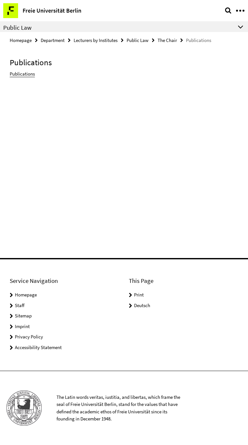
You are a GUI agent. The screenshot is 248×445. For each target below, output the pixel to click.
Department (53, 40)
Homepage (21, 40)
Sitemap (23, 316)
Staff (20, 305)
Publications (22, 74)
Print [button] (139, 295)
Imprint (22, 326)
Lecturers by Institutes (96, 40)
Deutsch (142, 305)
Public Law (138, 40)
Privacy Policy (29, 337)
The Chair (167, 40)
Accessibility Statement (38, 347)
